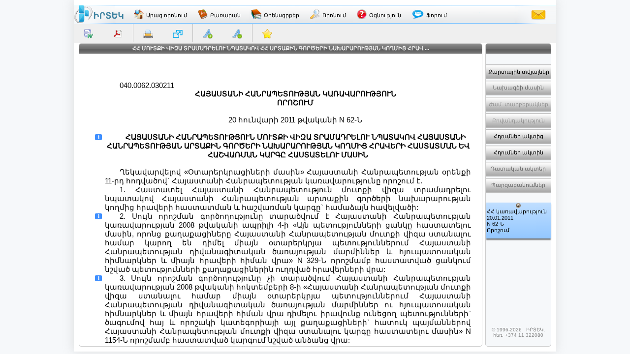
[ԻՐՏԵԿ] (99, 14)
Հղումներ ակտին (518, 152)
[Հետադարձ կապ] (538, 14)
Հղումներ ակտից (518, 136)
